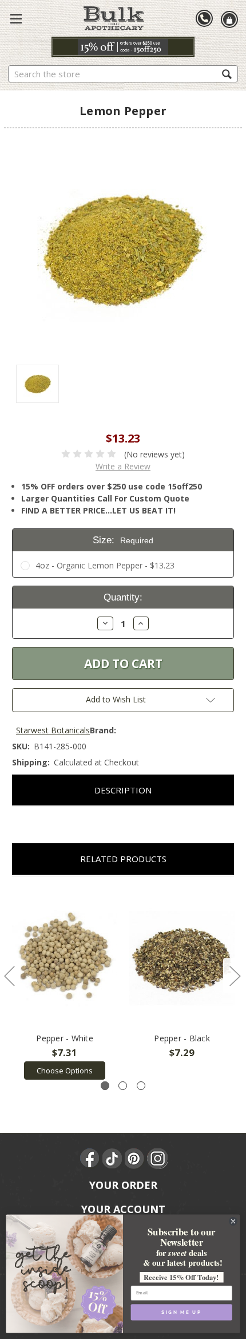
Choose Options (65, 1070)
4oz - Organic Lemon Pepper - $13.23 (104, 565)
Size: (123, 540)
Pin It (135, 1158)
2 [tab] (122, 1085)
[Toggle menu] (16, 18)
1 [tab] (105, 1085)
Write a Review (123, 466)
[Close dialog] (233, 1221)
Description (123, 790)
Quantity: (123, 597)
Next (234, 975)
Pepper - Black (182, 1038)
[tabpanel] (65, 984)
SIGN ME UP (181, 1312)
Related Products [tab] (123, 858)
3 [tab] (141, 1085)
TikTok (112, 1158)
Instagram (157, 1158)
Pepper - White (64, 1038)
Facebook (90, 1158)
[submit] (226, 73)
